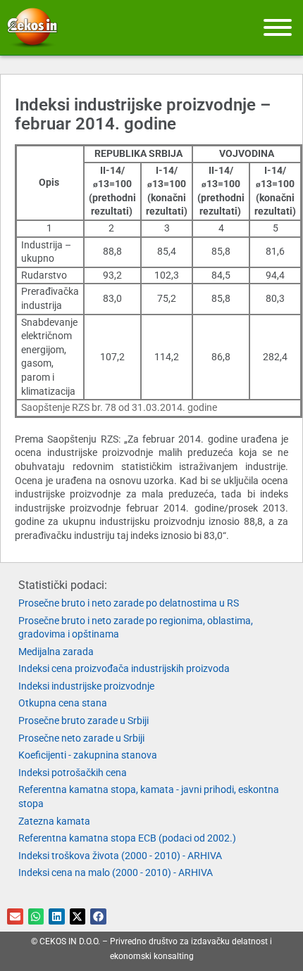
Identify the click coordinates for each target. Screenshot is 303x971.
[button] (15, 916)
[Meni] (278, 27)
